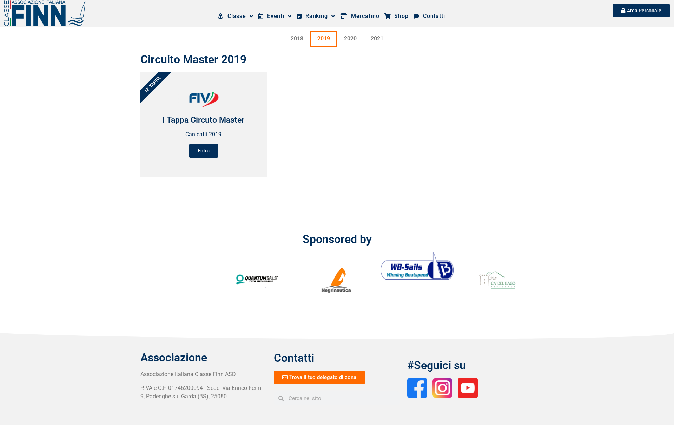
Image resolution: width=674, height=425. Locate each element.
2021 (377, 38)
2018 (297, 38)
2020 (350, 38)
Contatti (432, 16)
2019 (323, 38)
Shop (400, 16)
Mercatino (363, 16)
